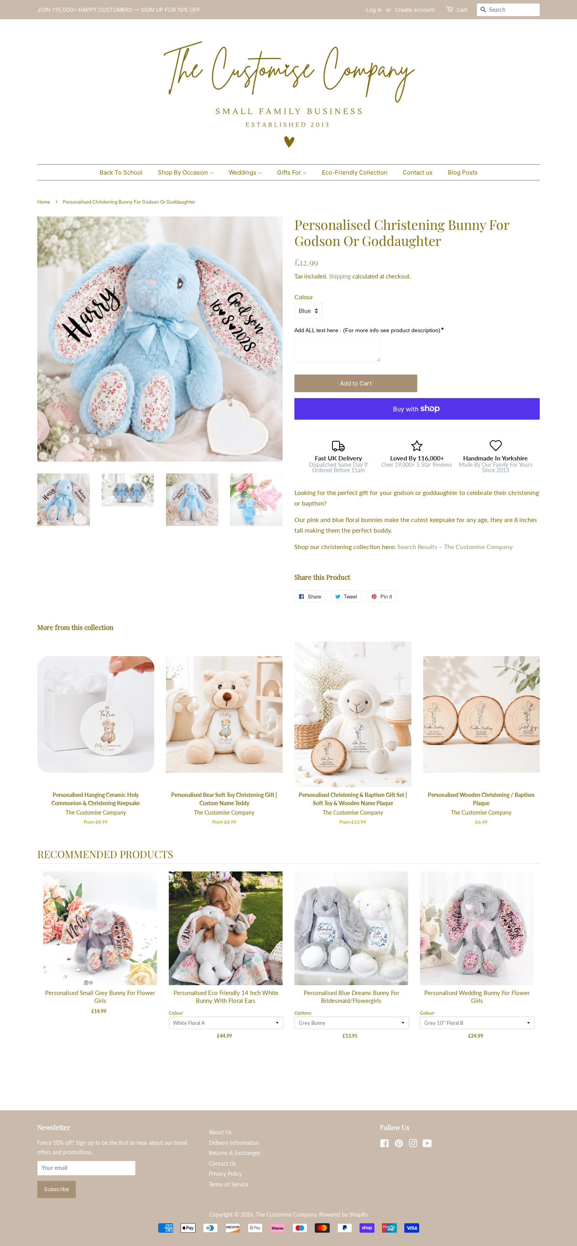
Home (43, 202)
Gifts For (290, 172)
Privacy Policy (225, 1174)
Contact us (418, 172)
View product (100, 936)
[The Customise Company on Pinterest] (398, 1145)
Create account (415, 9)
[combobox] (508, 10)
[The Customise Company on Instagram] (413, 1145)
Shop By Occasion (184, 172)
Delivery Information (234, 1143)
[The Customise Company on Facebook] (384, 1145)
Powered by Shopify (343, 1214)
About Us (220, 1132)
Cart (461, 9)
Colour (303, 296)
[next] (532, 975)
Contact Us (222, 1164)
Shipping (340, 276)
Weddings (243, 172)
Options (302, 1013)
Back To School (121, 172)
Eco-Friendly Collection (354, 172)
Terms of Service (228, 1184)
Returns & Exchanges (234, 1153)
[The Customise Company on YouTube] (427, 1145)
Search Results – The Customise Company (455, 546)
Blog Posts (463, 172)
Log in (374, 9)
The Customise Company (286, 1214)
